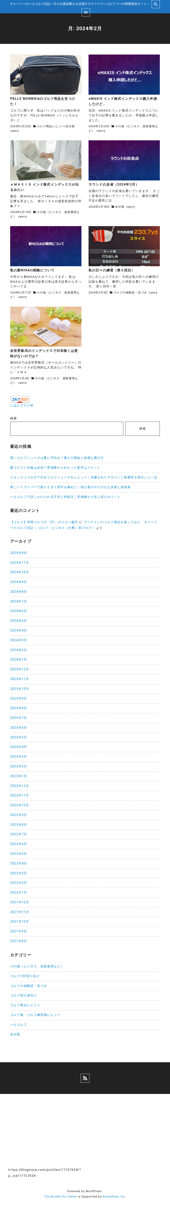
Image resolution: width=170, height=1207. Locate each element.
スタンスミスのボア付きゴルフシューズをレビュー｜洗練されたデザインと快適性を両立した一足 (83, 477)
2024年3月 (18, 640)
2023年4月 (18, 747)
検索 (13, 418)
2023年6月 (18, 728)
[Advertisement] (125, 1132)
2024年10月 (19, 572)
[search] (156, 4)
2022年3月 (18, 873)
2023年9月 (18, 698)
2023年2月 (18, 766)
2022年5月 (18, 854)
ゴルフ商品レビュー (50, 126)
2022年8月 (18, 825)
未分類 (70, 126)
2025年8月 (18, 553)
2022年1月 (18, 892)
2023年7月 (18, 718)
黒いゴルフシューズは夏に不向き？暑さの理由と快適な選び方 (57, 458)
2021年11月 (19, 912)
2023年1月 (18, 776)
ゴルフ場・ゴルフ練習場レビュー (35, 1015)
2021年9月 (18, 931)
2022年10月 (19, 805)
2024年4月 (18, 630)
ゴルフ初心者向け (23, 995)
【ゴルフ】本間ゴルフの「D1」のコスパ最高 (44, 522)
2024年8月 (18, 592)
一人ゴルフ (18, 1025)
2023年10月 (19, 689)
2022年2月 (18, 883)
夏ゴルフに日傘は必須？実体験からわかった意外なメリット (55, 467)
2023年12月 (19, 669)
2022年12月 (19, 786)
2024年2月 (18, 650)
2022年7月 (18, 834)
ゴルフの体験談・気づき (130, 292)
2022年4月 (18, 863)
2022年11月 (19, 795)
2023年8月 (18, 708)
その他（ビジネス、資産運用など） (37, 966)
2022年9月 (18, 815)
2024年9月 (18, 582)
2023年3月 (18, 757)
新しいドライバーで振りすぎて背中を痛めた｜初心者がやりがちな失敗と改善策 (70, 487)
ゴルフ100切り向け (25, 976)
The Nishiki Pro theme (60, 1196)
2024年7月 (18, 601)
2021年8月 (18, 941)
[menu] (86, 12)
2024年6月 (18, 611)
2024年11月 (19, 563)
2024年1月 (18, 659)
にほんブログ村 (22, 405)
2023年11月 (19, 679)
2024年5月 (18, 621)
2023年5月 (18, 737)
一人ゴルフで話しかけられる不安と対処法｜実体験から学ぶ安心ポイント (65, 497)
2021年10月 (19, 921)
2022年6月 (18, 844)
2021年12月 (19, 902)
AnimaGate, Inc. (114, 1196)
